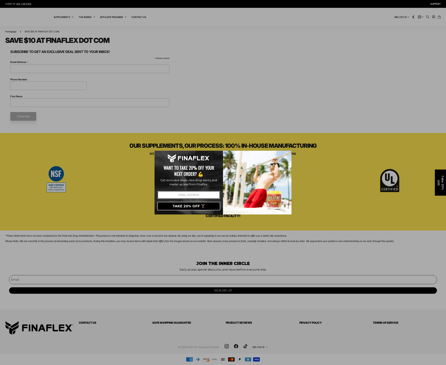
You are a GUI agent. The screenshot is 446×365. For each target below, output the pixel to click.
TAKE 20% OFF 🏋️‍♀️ (188, 206)
